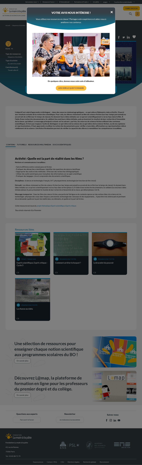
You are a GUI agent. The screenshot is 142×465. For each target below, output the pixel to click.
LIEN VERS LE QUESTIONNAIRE (71, 88)
